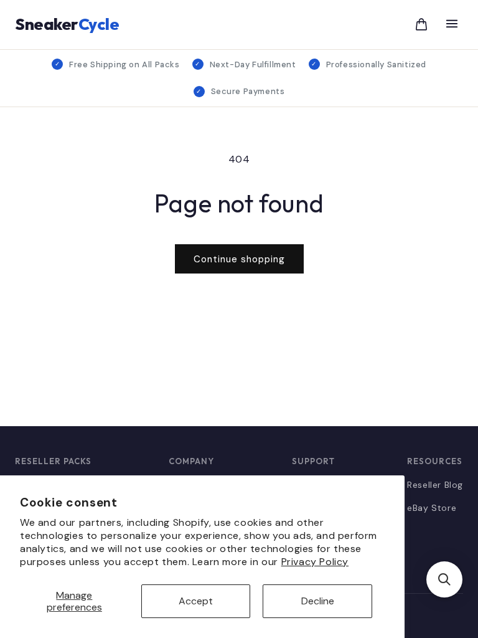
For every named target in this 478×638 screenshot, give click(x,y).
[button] (444, 579)
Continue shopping (239, 259)
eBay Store (431, 507)
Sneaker (67, 24)
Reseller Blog (435, 484)
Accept (196, 600)
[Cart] (421, 24)
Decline (317, 600)
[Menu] (452, 24)
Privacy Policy (315, 561)
